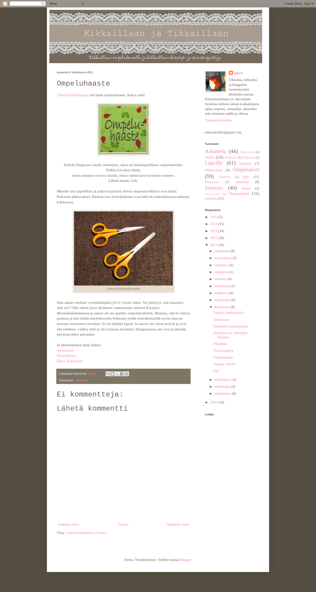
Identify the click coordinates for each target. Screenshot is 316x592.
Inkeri (238, 73)
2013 (214, 231)
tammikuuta (223, 393)
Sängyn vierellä (224, 364)
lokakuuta (222, 265)
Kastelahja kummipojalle (231, 326)
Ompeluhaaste (223, 357)
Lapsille (213, 163)
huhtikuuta (222, 307)
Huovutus (247, 152)
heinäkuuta (223, 286)
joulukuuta (222, 251)
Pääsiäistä (220, 344)
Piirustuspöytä (223, 351)
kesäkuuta (222, 293)
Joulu (210, 157)
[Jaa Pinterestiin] (126, 373)
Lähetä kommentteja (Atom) (86, 533)
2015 (214, 217)
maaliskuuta (223, 380)
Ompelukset (246, 169)
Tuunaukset (239, 193)
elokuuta (221, 279)
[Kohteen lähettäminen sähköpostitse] (107, 373)
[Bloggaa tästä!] (112, 373)
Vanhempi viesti (178, 524)
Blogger (185, 560)
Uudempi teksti (68, 524)
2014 (214, 224)
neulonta (245, 163)
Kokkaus (231, 157)
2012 (214, 238)
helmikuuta (223, 386)
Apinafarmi (65, 350)
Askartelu (215, 151)
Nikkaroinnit (214, 170)
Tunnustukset (212, 193)
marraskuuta (224, 258)
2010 (214, 402)
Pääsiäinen (212, 182)
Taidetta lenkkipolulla (229, 313)
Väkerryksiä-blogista (73, 95)
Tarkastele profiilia (218, 120)
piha (246, 177)
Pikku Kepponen (70, 361)
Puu (216, 371)
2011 (214, 245)
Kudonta (248, 157)
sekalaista (81, 380)
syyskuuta (222, 272)
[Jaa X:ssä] (117, 373)
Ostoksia (225, 177)
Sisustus (214, 188)
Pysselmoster (67, 355)
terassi (246, 188)
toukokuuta (223, 300)
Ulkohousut (222, 320)
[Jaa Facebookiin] (121, 373)
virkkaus (211, 198)
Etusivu (123, 524)
